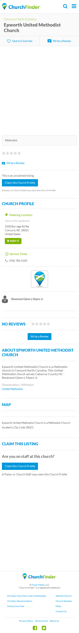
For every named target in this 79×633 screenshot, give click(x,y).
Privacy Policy (26, 620)
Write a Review (62, 41)
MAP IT (14, 241)
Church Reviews (64, 601)
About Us (54, 620)
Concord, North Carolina (20, 19)
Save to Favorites (22, 41)
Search (65, 6)
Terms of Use (41, 620)
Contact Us (61, 611)
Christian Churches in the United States (26, 595)
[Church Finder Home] (39, 581)
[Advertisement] (39, 88)
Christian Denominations (19, 601)
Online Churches (15, 606)
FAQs (58, 606)
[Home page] (21, 6)
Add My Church (64, 595)
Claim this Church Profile (20, 182)
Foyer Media (38, 584)
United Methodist (12, 389)
